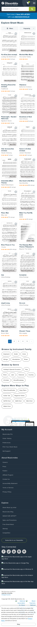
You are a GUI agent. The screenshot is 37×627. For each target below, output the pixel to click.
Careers (5, 462)
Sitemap (5, 528)
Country (31, 375)
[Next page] (31, 341)
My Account (7, 430)
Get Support (6, 451)
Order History (7, 438)
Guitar (16, 354)
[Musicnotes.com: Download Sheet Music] (10, 3)
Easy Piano (23, 390)
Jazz (12, 375)
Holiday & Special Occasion (12, 369)
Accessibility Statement (10, 483)
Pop (26, 369)
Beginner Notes (19, 395)
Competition (6, 533)
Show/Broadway (18, 380)
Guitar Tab (6, 395)
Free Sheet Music (8, 524)
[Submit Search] (32, 9)
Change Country (6, 594)
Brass (26, 359)
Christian (6, 380)
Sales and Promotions (10, 520)
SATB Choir (7, 401)
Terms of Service (8, 487)
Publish (5, 471)
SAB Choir (18, 401)
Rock (5, 375)
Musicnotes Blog (8, 512)
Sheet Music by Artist (9, 507)
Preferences (6, 442)
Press (4, 466)
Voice (24, 354)
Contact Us (6, 479)
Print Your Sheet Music (10, 447)
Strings (5, 359)
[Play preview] (16, 33)
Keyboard (6, 354)
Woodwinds (16, 359)
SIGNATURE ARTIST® (9, 516)
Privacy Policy (7, 492)
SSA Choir (29, 401)
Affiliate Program (8, 475)
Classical (21, 375)
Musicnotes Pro (8, 434)
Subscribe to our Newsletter (14, 540)
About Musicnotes (10, 458)
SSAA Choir (7, 406)
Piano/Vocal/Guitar (9, 390)
